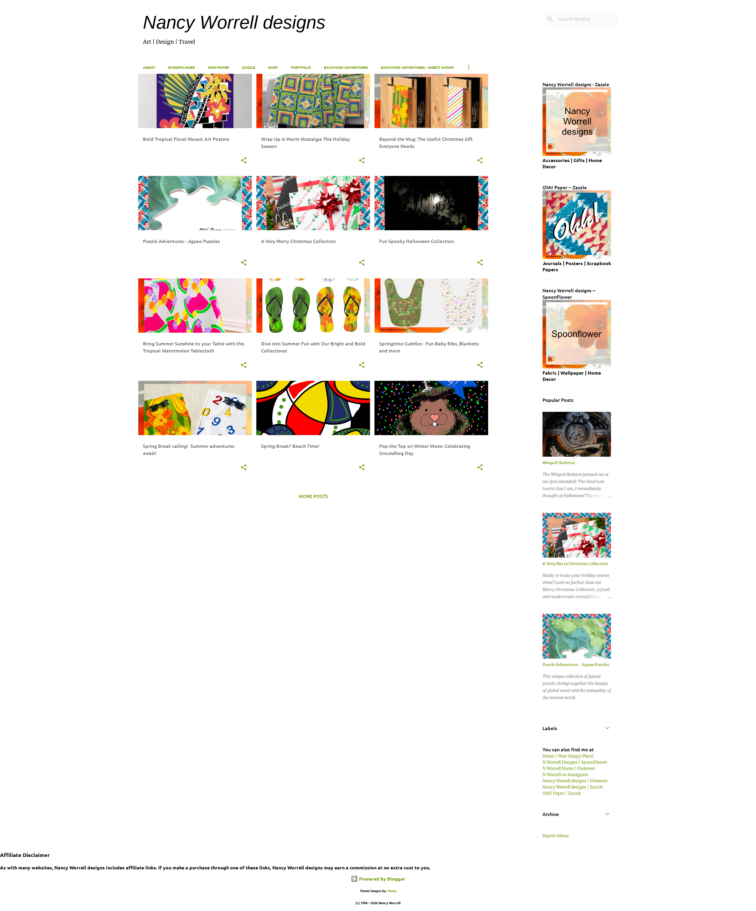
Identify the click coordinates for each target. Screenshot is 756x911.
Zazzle (248, 67)
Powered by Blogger (381, 879)
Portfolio (301, 67)
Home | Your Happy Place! (568, 756)
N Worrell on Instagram (565, 774)
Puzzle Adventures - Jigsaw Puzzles (575, 664)
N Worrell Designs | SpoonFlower (574, 762)
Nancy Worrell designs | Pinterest (574, 780)
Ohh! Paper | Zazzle (561, 793)
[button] (243, 161)
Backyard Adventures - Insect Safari (417, 67)
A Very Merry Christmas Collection (575, 563)
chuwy (392, 890)
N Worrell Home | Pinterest (568, 768)
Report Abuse (555, 835)
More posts (313, 496)
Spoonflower (181, 67)
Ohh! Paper (218, 67)
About (149, 67)
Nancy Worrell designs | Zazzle (572, 787)
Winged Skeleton (558, 462)
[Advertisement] (512, 162)
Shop (273, 67)
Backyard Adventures (346, 67)
